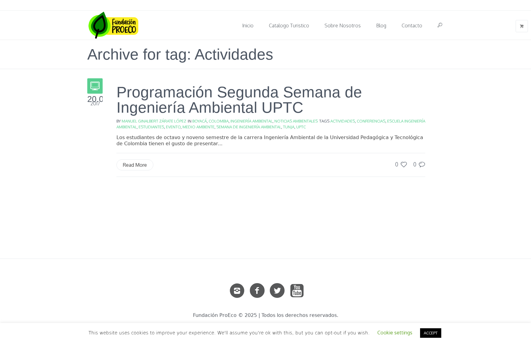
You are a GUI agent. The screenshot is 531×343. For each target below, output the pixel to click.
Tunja (288, 126)
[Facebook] (257, 290)
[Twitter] (277, 290)
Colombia (219, 121)
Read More (135, 165)
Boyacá (199, 121)
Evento (173, 126)
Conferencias (371, 121)
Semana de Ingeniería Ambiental (248, 126)
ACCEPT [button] (431, 332)
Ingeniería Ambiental (251, 121)
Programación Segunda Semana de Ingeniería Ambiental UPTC (239, 100)
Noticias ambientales (296, 121)
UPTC (301, 126)
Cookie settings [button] (394, 332)
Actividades (342, 121)
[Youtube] (297, 290)
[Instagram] (237, 290)
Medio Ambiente (198, 126)
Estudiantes (151, 126)
